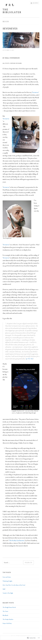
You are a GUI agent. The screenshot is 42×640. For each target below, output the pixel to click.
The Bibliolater (12, 11)
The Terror (5, 611)
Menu (36, 3)
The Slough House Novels (9, 607)
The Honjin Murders (8, 619)
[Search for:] (13, 562)
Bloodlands (5, 615)
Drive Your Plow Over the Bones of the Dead (14, 585)
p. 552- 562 (29, 359)
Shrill (4, 589)
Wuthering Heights (7, 581)
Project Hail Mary (7, 623)
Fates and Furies (7, 577)
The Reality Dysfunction (16, 540)
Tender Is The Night (8, 593)
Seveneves (10, 28)
